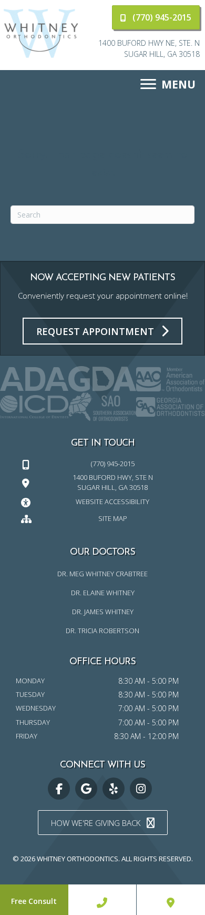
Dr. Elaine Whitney (103, 592)
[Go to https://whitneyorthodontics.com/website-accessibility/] (102, 501)
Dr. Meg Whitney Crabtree (102, 573)
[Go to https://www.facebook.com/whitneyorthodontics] (59, 789)
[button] (156, 17)
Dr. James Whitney (103, 611)
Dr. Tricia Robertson (102, 630)
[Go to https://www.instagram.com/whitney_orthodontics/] (141, 789)
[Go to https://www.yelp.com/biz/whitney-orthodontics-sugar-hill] (113, 789)
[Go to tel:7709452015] (102, 463)
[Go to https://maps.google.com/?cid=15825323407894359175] (86, 789)
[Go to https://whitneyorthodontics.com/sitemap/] (102, 517)
